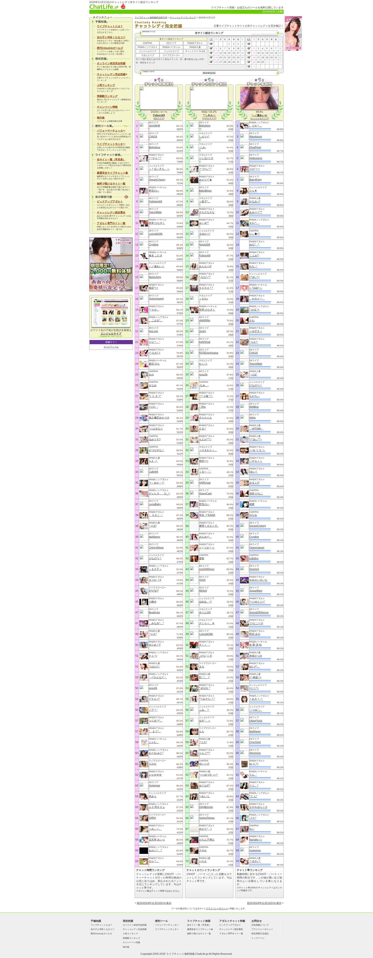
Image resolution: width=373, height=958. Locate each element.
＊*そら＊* (155, 158)
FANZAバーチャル (171, 47)
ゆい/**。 (254, 666)
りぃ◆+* (254, 233)
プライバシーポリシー (217, 908)
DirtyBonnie (206, 807)
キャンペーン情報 (107, 106)
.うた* (252, 817)
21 (225, 57)
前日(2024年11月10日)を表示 (154, 903)
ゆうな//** (204, 785)
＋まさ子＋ (155, 569)
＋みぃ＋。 (155, 828)
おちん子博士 (207, 839)
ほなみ (253, 515)
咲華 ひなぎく (157, 223)
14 (225, 53)
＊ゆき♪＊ (255, 861)
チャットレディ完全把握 (111, 74)
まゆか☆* (204, 233)
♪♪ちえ (203, 861)
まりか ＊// (155, 579)
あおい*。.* (155, 850)
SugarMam (255, 590)
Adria (252, 417)
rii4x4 (202, 579)
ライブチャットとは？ (110, 26)
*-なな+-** (205, 277)
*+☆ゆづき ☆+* (208, 774)
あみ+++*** (255, 212)
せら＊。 (154, 861)
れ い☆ (203, 363)
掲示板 (101, 117)
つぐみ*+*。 (156, 720)
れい (251, 828)
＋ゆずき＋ (255, 331)
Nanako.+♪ (255, 839)
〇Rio (202, 406)
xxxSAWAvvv (206, 569)
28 (225, 62)
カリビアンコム (111, 347)
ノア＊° (153, 709)
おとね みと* (156, 753)
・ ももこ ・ (156, 515)
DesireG (254, 569)
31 (238, 62)
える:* (202, 428)
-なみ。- (204, 385)
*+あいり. (204, 796)
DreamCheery (157, 179)
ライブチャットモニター (111, 143)
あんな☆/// (205, 266)
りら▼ (253, 190)
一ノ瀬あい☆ (156, 266)
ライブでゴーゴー (171, 55)
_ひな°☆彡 (205, 655)
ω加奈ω (253, 558)
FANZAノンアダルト (148, 47)
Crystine (153, 244)
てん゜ (253, 774)
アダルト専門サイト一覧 (111, 223)
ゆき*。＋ (204, 720)
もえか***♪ (205, 439)
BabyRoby (255, 179)
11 (242, 48)
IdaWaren (154, 536)
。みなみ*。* (156, 623)
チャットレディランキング (183, 17)
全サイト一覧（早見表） (111, 159)
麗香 (201, 558)
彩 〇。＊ (204, 677)
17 (238, 53)
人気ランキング (106, 85)
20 (220, 57)
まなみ (152, 385)
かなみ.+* (254, 201)
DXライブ (171, 43)
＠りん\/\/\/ (205, 612)
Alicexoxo (255, 753)
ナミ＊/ (153, 655)
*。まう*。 (155, 731)
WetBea (254, 406)
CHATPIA (147, 43)
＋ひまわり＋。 (208, 450)
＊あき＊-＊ (256, 698)
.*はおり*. (154, 666)
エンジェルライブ (147, 51)
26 (216, 62)
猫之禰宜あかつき (159, 417)
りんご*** (204, 753)
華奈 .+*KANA (207, 515)
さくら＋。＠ (207, 623)
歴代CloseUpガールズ (110, 48)
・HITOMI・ (256, 428)
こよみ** (254, 255)
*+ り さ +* (155, 396)
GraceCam (205, 493)
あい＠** (204, 223)
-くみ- (202, 147)
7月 (211, 39)
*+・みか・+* (156, 482)
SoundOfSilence (259, 612)
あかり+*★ (205, 179)
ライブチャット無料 (178, 953)
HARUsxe (205, 482)
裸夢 (251, 504)
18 (242, 53)
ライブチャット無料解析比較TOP (151, 17)
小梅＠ (152, 601)
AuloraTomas (207, 817)
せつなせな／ (156, 450)
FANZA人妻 (195, 47)
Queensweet (156, 298)
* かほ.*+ (254, 309)
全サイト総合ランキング (171, 39)
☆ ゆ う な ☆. (257, 450)
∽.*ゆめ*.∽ (255, 287)
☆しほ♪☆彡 (206, 158)
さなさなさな (207, 212)
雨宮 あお (254, 634)
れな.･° (253, 266)
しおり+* (204, 136)
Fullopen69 (155, 201)
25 (242, 57)
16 (233, 53)
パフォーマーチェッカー (111, 130)
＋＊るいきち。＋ (159, 168)
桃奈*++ (153, 287)
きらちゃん (205, 417)
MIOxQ (203, 590)
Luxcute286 (156, 233)
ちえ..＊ (153, 461)
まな (201, 666)
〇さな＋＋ (255, 461)
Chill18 (153, 136)
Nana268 (204, 244)
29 (229, 62)
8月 (249, 39)
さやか (203, 850)
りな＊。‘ (154, 342)
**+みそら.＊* (207, 698)
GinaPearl (255, 147)
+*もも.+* (154, 698)
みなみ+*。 (205, 536)
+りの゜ (153, 406)
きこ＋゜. (204, 644)
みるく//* (254, 482)
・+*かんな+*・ (158, 677)
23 (233, 57)
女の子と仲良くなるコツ (111, 37)
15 (229, 53)
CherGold (255, 742)
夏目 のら (154, 363)
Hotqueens (255, 158)
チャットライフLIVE (195, 51)
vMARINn (204, 320)
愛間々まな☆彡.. (208, 525)
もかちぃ (254, 396)
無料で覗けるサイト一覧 (111, 183)
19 (216, 57)
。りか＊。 (255, 125)
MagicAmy (155, 277)
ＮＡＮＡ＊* (206, 287)
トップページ (257, 938)
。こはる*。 (156, 320)
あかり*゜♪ (205, 828)
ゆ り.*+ (253, 763)
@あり (152, 796)
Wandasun (255, 136)
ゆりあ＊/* (155, 644)
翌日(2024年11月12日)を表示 (264, 903)
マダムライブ (147, 55)
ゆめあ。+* (205, 601)
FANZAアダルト (195, 43)
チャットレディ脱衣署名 (111, 212)
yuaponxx (255, 850)
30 (233, 62)
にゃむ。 (154, 742)
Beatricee (154, 612)
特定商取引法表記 (260, 933)
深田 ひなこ (256, 493)
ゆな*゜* (254, 244)
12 (216, 53)
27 (220, 62)
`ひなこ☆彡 (256, 623)
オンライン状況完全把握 (111, 63)
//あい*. (253, 471)
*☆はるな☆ (156, 428)
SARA (152, 817)
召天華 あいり (157, 839)
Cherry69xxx (156, 547)
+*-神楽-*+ (255, 677)
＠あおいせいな (258, 579)
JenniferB (154, 125)
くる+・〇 (205, 471)
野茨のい (154, 190)
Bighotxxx (154, 147)
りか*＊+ (254, 168)
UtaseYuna (255, 720)
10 (238, 48)
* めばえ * (204, 688)
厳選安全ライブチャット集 (112, 172)
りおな (152, 763)
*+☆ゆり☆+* (257, 601)
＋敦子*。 (204, 201)
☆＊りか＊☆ (207, 547)
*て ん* (253, 796)
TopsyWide (155, 212)
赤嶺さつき (255, 655)
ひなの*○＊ (155, 558)
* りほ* (153, 525)
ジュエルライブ (171, 51)
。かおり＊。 (257, 298)
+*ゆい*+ (254, 277)
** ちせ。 (154, 309)
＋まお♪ (203, 298)
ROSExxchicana (208, 352)
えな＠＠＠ (155, 774)
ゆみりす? (155, 439)
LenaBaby (155, 504)
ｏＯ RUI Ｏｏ (157, 807)
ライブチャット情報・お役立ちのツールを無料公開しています (247, 7)
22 (229, 57)
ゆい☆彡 (204, 763)
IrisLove (153, 331)
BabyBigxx (205, 190)
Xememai (154, 785)
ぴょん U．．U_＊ (159, 493)
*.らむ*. (253, 342)
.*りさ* (153, 634)
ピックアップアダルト (110, 201)
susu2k (153, 688)
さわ (251, 320)
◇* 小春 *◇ (206, 396)
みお (151, 374)
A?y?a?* (154, 590)
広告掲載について (260, 925)
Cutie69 (153, 471)
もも (201, 731)
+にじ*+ (254, 688)
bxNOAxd (204, 342)
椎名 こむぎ (155, 255)
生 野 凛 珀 (255, 644)
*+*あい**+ (255, 439)
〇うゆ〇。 (255, 709)
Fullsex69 (204, 255)
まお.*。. (254, 223)
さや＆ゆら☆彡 (258, 807)
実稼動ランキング (107, 96)
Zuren (202, 331)
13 (220, 53)
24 (238, 57)
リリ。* (253, 785)
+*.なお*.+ (154, 352)
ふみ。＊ (204, 709)
